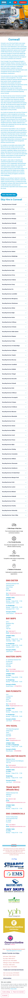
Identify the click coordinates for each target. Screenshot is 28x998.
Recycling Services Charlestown (10, 303)
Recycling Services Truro (8, 209)
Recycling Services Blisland (9, 491)
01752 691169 (12, 704)
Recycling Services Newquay (9, 218)
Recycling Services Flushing (9, 449)
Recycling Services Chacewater (9, 463)
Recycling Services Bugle (8, 312)
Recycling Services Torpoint (9, 355)
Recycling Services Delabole (9, 369)
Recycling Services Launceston (9, 246)
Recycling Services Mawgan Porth (10, 477)
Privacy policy (13, 988)
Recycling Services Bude (8, 261)
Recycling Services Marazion (9, 411)
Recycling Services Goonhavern (9, 468)
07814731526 (16, 720)
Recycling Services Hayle (8, 270)
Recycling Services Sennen (8, 425)
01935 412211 (12, 738)
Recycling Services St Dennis (9, 327)
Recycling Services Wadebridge (9, 256)
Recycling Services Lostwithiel (9, 294)
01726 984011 (12, 824)
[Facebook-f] (12, 859)
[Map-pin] (14, 859)
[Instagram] (13, 859)
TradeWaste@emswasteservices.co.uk (15, 802)
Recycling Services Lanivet (8, 487)
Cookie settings (6, 992)
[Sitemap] (16, 859)
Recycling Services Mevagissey (10, 298)
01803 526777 (12, 631)
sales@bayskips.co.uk (15, 633)
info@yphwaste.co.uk (15, 740)
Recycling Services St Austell (9, 204)
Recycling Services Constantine (9, 454)
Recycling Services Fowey (8, 284)
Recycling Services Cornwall (18, 949)
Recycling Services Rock (8, 388)
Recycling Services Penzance (9, 242)
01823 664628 (12, 765)
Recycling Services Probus (8, 341)
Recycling (8, 949)
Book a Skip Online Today (9, 194)
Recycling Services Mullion (8, 430)
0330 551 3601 (12, 799)
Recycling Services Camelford (9, 364)
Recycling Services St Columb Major (11, 345)
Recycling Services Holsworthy (9, 510)
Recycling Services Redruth (9, 232)
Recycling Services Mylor (8, 444)
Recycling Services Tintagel (9, 374)
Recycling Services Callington (9, 350)
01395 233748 (12, 593)
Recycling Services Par (7, 289)
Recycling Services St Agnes (9, 402)
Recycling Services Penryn (8, 440)
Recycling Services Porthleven (9, 407)
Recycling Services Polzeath (9, 383)
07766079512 (18, 686)
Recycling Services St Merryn (9, 392)
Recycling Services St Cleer (9, 501)
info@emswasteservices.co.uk (17, 595)
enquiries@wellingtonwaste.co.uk (18, 767)
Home (4, 949)
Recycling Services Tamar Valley (10, 515)
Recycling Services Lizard (8, 435)
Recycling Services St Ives (8, 275)
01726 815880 (12, 669)
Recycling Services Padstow (9, 279)
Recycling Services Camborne (9, 228)
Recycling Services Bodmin (8, 214)
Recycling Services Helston (8, 265)
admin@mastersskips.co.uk (17, 671)
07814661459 (18, 613)
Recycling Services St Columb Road (10, 472)
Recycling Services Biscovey (9, 359)
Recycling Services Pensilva (9, 505)
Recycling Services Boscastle (9, 378)
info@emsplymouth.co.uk (16, 705)
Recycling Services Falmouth (9, 223)
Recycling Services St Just (8, 421)
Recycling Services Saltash (8, 251)
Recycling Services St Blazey (9, 322)
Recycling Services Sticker (8, 308)
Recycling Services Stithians (9, 458)
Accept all (4, 995)
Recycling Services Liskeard (9, 237)
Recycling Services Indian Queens (10, 331)
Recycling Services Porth (8, 482)
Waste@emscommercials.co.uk (17, 826)
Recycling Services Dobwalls (9, 496)
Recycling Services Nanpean (9, 336)
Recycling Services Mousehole (9, 416)
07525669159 (17, 651)
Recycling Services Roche (8, 317)
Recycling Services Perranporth (10, 397)
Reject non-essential (18, 992)
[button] (10, 2)
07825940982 (17, 751)
